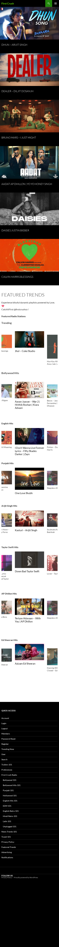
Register (5, 744)
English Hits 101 (10, 800)
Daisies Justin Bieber (15, 230)
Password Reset (8, 739)
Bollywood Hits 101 (11, 785)
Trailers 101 (6, 764)
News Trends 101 (9, 831)
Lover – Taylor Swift (25, 574)
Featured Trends (8, 847)
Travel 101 (6, 837)
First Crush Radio (9, 775)
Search (4, 759)
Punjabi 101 (8, 790)
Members (5, 733)
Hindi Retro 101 (10, 816)
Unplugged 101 (9, 826)
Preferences (6, 770)
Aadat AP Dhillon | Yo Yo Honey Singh (26, 184)
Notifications (7, 857)
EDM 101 (7, 806)
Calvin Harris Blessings (17, 276)
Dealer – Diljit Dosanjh (17, 91)
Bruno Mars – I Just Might (18, 137)
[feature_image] (29, 345)
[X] (22, 901)
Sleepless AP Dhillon (26, 488)
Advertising (6, 852)
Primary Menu (55, 3)
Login (3, 723)
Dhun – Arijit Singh (14, 44)
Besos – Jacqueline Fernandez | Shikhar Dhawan (25, 404)
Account (5, 718)
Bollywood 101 (9, 780)
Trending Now (7, 749)
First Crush (7, 3)
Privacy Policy (7, 842)
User (3, 754)
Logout (4, 728)
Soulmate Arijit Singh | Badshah (27, 532)
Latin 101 (7, 821)
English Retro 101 (11, 811)
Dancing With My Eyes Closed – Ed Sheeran (27, 669)
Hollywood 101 (10, 795)
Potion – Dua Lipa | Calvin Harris (29, 449)
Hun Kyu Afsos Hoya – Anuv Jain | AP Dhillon (27, 365)
